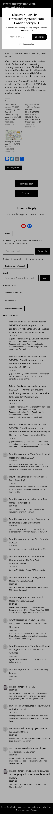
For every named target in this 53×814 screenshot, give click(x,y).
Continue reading (26, 44)
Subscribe (39, 36)
